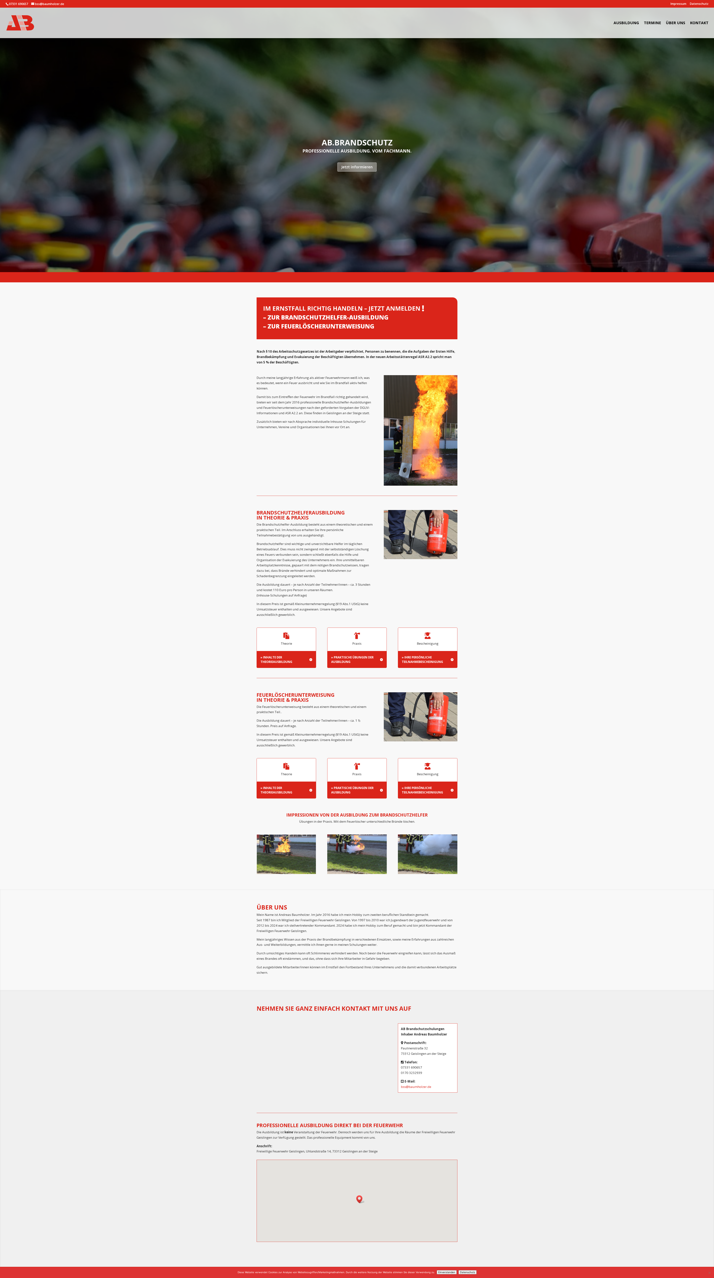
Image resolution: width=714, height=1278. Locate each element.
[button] (360, 1199)
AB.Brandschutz (357, 142)
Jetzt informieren (357, 166)
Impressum (678, 4)
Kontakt (699, 23)
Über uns (675, 23)
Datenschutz (699, 4)
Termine (652, 23)
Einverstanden (446, 1272)
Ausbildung (626, 23)
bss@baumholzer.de (416, 1087)
